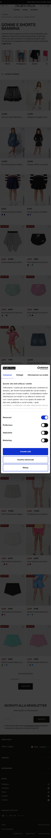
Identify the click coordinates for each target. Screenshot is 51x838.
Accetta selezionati (25, 460)
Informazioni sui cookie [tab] (38, 375)
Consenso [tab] (7, 375)
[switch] (44, 425)
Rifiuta (25, 468)
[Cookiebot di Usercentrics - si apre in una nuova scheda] (37, 368)
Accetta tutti (25, 451)
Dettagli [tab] (19, 375)
